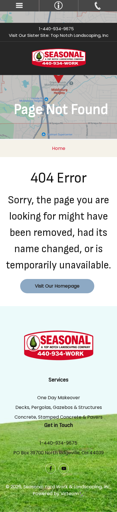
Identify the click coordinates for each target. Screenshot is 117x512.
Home (58, 148)
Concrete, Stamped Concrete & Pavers (58, 417)
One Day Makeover (58, 397)
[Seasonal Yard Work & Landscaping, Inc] (58, 58)
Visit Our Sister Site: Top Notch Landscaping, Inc (58, 35)
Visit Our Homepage (57, 286)
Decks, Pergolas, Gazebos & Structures (58, 407)
